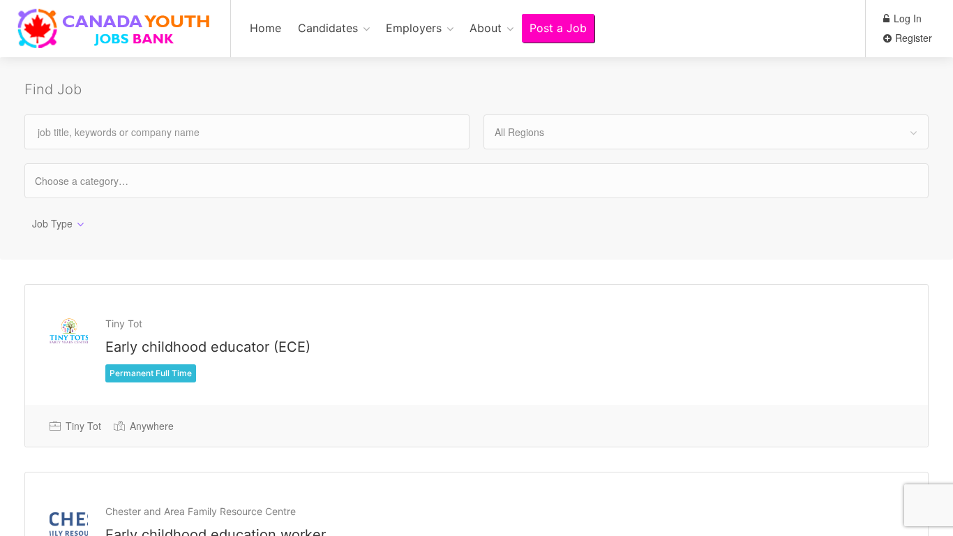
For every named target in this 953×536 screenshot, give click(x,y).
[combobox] (706, 131)
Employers (414, 28)
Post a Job (558, 28)
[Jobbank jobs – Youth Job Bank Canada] (115, 36)
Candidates (328, 28)
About (486, 28)
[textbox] (94, 180)
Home (265, 28)
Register (912, 38)
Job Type (52, 223)
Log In (906, 18)
